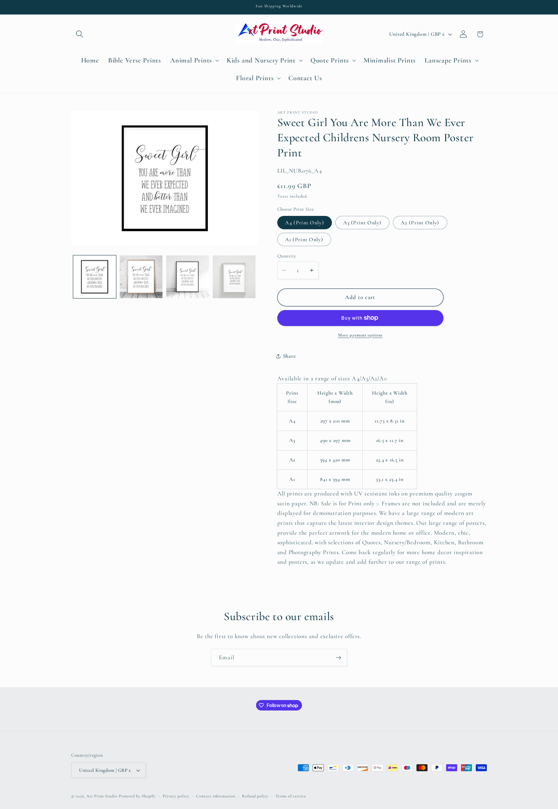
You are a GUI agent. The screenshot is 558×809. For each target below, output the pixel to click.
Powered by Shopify (137, 796)
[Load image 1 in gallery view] (94, 276)
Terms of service (291, 796)
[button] (79, 34)
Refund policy (255, 796)
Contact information (215, 796)
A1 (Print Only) (304, 239)
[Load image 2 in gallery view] (141, 276)
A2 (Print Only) (420, 222)
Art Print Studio (101, 796)
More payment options (360, 334)
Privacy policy (176, 796)
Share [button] (289, 355)
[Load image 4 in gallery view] (234, 276)
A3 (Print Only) (362, 222)
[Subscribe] (338, 658)
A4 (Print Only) (304, 222)
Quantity (286, 256)
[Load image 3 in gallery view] (187, 276)
